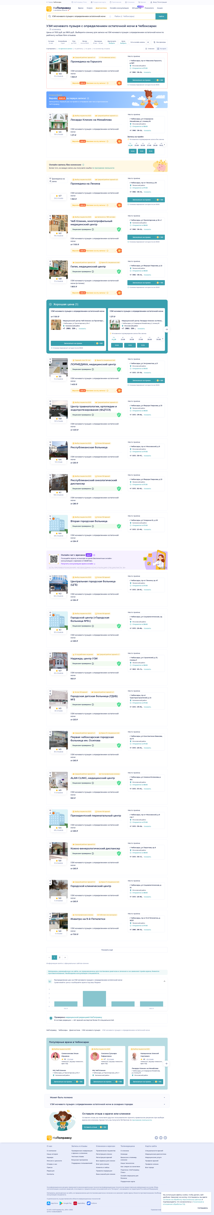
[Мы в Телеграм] (156, 1138)
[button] (80, 16)
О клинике (125, 1151)
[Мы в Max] (165, 1138)
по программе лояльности (103, 168)
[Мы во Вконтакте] (161, 1138)
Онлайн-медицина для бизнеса (129, 1177)
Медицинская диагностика (155, 1154)
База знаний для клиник (105, 1174)
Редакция (50, 1171)
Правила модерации (104, 1171)
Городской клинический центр (91, 886)
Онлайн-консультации (119, 8)
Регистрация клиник (104, 1154)
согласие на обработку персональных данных (182, 1200)
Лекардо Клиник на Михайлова (91, 119)
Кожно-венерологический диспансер (95, 848)
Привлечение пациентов (105, 1151)
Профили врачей (151, 1161)
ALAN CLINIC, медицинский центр (93, 778)
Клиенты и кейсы (102, 1167)
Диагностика (101, 8)
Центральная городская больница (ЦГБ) (93, 583)
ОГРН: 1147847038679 (54, 1212)
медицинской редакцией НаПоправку (83, 1017)
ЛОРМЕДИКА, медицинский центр (93, 364)
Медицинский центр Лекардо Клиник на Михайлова (142, 321)
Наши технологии (127, 1163)
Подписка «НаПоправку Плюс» (130, 1171)
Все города (149, 1167)
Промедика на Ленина (85, 183)
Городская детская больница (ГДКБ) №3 (94, 698)
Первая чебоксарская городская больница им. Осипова (92, 739)
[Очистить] (110, 16)
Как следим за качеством (130, 1166)
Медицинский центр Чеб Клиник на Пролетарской (83, 321)
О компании (51, 1151)
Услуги (89, 8)
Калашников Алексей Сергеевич (150, 1054)
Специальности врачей (154, 1151)
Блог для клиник (102, 1164)
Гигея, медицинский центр (88, 266)
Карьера (50, 1157)
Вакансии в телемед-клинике (129, 1158)
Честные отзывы (77, 1156)
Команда (124, 1154)
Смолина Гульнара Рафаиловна (109, 1054)
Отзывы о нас (52, 1164)
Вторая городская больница (89, 521)
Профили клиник (151, 1164)
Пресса (49, 1167)
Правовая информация (159, 1210)
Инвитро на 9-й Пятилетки (88, 918)
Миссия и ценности (54, 1161)
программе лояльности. (142, 1120)
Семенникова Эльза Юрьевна (70, 1054)
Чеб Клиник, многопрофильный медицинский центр (91, 223)
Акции (160, 8)
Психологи (149, 8)
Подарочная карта (128, 1181)
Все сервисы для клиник (105, 1161)
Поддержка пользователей (81, 1163)
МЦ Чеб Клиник (59, 1070)
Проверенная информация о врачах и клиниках (81, 1152)
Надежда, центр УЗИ (84, 658)
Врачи (80, 8)
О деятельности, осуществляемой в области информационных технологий (73, 1199)
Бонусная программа (79, 1160)
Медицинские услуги (153, 1157)
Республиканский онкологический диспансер (94, 482)
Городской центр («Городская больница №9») (90, 619)
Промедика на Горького (86, 61)
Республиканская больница (89, 447)
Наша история (52, 1154)
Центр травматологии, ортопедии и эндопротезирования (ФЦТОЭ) (94, 408)
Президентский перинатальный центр (96, 815)
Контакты (50, 1174)
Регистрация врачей (104, 1157)
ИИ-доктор (136, 8)
